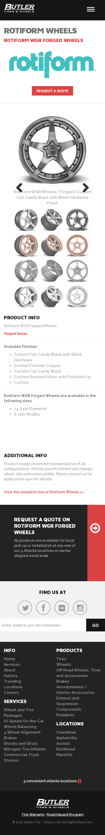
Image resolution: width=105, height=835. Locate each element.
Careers (11, 692)
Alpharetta (66, 738)
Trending (12, 681)
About (9, 670)
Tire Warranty (33, 814)
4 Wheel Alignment (22, 732)
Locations (13, 687)
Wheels (63, 664)
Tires (61, 659)
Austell (63, 743)
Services (12, 664)
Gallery (11, 675)
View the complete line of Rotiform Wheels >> (44, 492)
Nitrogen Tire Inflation (25, 749)
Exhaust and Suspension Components (68, 704)
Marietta (64, 754)
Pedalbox (65, 715)
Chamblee (66, 732)
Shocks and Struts (21, 743)
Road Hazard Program (65, 814)
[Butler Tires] (52, 805)
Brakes (10, 738)
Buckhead (65, 749)
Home (9, 659)
